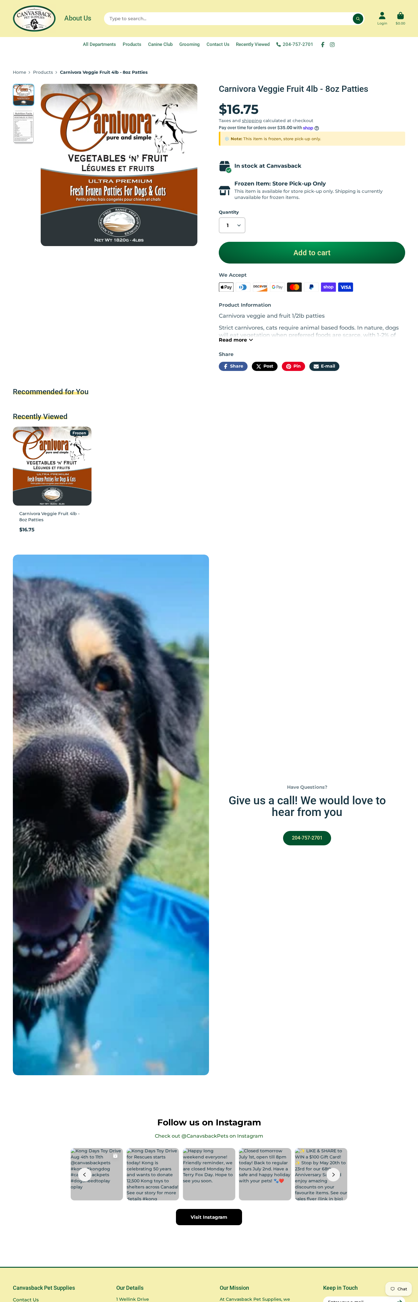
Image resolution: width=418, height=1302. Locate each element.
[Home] (34, 18)
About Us (77, 18)
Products (132, 44)
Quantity (229, 212)
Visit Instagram (209, 1217)
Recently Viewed (253, 44)
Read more (233, 340)
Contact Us (218, 44)
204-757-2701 (298, 44)
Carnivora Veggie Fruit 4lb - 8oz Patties (52, 482)
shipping (252, 120)
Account (382, 18)
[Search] (358, 18)
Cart (400, 18)
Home (19, 72)
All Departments (99, 44)
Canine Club (160, 44)
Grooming (189, 44)
